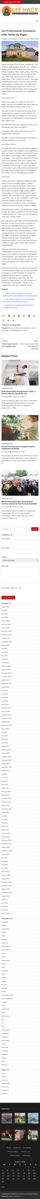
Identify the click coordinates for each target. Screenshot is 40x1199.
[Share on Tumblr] (3, 321)
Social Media (5, 1040)
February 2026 (6, 624)
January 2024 (6, 711)
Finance (4, 964)
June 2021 (5, 819)
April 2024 (5, 701)
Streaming (5, 1047)
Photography (6, 1030)
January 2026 (6, 628)
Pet (2, 1023)
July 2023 (4, 732)
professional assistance (22, 328)
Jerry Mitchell (32, 39)
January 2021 (6, 837)
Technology (5, 1051)
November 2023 (6, 718)
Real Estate (5, 1033)
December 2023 (6, 715)
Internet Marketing (7, 998)
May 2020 (5, 865)
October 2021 (6, 805)
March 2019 (5, 913)
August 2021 (5, 812)
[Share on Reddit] (34, 316)
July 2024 (4, 690)
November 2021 (6, 802)
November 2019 (6, 885)
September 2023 (7, 725)
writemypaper (15, 330)
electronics (5, 943)
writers (24, 330)
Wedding (4, 1065)
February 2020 (6, 875)
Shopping (4, 1037)
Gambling (4, 971)
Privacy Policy (6, 1083)
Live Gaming (5, 1009)
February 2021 (6, 833)
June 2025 (5, 652)
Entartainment (6, 946)
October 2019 (6, 889)
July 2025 (4, 648)
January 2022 (6, 795)
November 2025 (6, 635)
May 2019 (5, 906)
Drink (3, 936)
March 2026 (5, 621)
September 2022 (7, 767)
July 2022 (4, 774)
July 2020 (4, 857)
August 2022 (5, 770)
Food (3, 967)
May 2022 (5, 781)
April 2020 (5, 868)
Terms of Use (5, 1090)
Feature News (6, 960)
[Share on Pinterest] (29, 316)
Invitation (4, 1002)
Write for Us (5, 1087)
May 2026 (5, 617)
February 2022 (6, 791)
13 (19, 1173)
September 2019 (7, 892)
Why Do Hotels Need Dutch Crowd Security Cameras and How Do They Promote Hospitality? (19, 503)
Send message (8, 597)
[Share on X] (14, 316)
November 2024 (6, 676)
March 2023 (5, 746)
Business (4, 925)
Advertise (4, 1093)
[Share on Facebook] (9, 316)
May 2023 (5, 739)
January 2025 (6, 669)
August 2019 (5, 896)
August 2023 (5, 729)
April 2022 (5, 784)
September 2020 (7, 851)
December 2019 (6, 882)
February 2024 (6, 708)
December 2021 (6, 798)
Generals (4, 988)
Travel (3, 1061)
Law (3, 1005)
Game (3, 974)
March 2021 (5, 830)
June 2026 (5, 614)
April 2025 (5, 659)
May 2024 (5, 697)
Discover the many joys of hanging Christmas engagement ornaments (18, 448)
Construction (5, 929)
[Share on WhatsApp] (24, 316)
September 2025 (7, 642)
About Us (4, 1076)
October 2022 (6, 763)
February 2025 (6, 666)
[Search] (36, 21)
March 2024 (5, 704)
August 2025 (5, 645)
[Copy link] (13, 321)
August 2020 (5, 854)
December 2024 (6, 673)
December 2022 (6, 757)
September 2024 (7, 683)
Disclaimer (5, 1080)
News (10, 328)
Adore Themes (14, 1196)
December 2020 (6, 840)
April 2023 (5, 743)
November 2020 (6, 844)
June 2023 (5, 736)
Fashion (4, 957)
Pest (3, 1019)
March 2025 (5, 662)
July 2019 (4, 899)
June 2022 (5, 777)
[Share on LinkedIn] (19, 316)
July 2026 (4, 610)
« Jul (3, 1187)
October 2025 (6, 638)
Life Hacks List (21, 1194)
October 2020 (6, 847)
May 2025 (5, 655)
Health (4, 991)
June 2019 (5, 903)
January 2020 (6, 878)
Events (4, 953)
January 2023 (6, 753)
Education (5, 939)
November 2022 (6, 760)
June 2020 (5, 861)
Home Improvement (7, 995)
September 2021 (7, 809)
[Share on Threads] (8, 321)
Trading (4, 1058)
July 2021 (4, 816)
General (4, 984)
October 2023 (6, 722)
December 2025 (6, 631)
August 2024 (5, 687)
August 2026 (5, 607)
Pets (3, 1026)
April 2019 (5, 910)
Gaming (4, 977)
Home (3, 1073)
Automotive (5, 922)
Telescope (4, 1054)
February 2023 (6, 750)
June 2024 (5, 694)
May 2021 (5, 823)
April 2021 (5, 826)
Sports (4, 1044)
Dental (4, 932)
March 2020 (5, 871)
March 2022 (5, 788)
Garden (4, 981)
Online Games (6, 1016)
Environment (5, 950)
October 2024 (6, 680)
